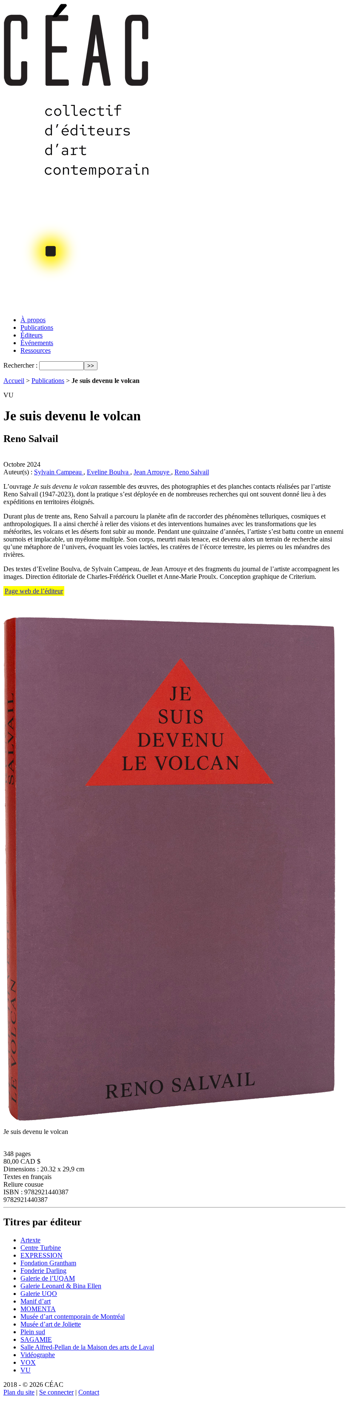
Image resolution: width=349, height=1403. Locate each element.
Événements (36, 342)
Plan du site (18, 1392)
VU (25, 1370)
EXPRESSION (41, 1255)
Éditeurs (31, 335)
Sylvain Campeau (58, 472)
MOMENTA (38, 1308)
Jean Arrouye (152, 472)
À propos (33, 319)
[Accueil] (77, 307)
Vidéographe (37, 1354)
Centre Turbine (40, 1247)
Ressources (35, 350)
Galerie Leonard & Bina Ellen (60, 1286)
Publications (36, 327)
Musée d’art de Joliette (50, 1324)
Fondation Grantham (48, 1263)
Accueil (13, 380)
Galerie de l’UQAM (47, 1278)
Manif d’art (35, 1301)
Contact (88, 1392)
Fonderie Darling (43, 1270)
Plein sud (32, 1331)
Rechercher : (20, 365)
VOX (28, 1362)
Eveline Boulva (108, 472)
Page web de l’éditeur (34, 591)
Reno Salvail (191, 472)
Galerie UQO (38, 1293)
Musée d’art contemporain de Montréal (72, 1316)
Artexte (30, 1240)
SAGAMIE (36, 1339)
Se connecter (56, 1392)
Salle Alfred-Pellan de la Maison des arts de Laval (87, 1347)
